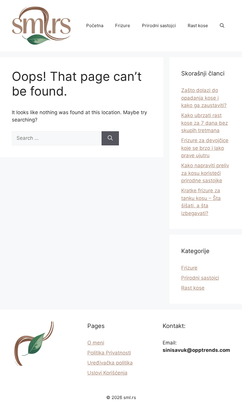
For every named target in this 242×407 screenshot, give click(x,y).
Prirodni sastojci (159, 25)
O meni (95, 343)
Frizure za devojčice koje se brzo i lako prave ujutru (204, 147)
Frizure (122, 25)
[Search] (110, 138)
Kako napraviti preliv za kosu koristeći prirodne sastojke (205, 173)
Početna (94, 25)
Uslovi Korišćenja (107, 373)
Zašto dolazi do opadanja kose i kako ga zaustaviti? (204, 97)
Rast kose (198, 25)
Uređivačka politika (110, 363)
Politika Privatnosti (109, 353)
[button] (222, 26)
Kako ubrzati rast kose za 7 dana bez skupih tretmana (204, 122)
